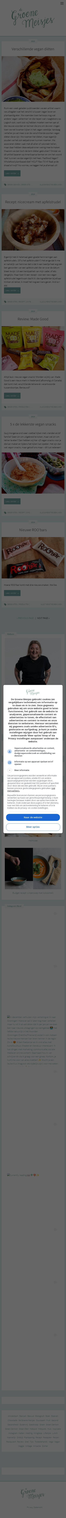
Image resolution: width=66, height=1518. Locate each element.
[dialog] (33, 759)
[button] (33, 770)
